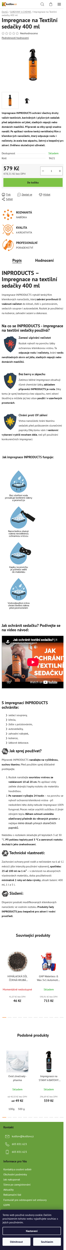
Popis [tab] (17, 260)
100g (11, 1109)
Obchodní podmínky (15, 1174)
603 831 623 (19, 1144)
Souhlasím (47, 1241)
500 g (21, 1109)
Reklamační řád (12, 1194)
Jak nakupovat (11, 1179)
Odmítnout (16, 1241)
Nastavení (32, 1231)
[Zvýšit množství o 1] (59, 171)
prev (3, 964)
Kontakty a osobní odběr (17, 1169)
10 (56, 1017)
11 (62, 1017)
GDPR (6, 1205)
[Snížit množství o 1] (43, 171)
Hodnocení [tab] (44, 260)
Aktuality (8, 1189)
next (62, 964)
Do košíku (33, 182)
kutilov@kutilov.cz (23, 1136)
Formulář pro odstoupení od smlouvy (25, 1200)
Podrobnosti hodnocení (15, 37)
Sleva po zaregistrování (16, 1184)
